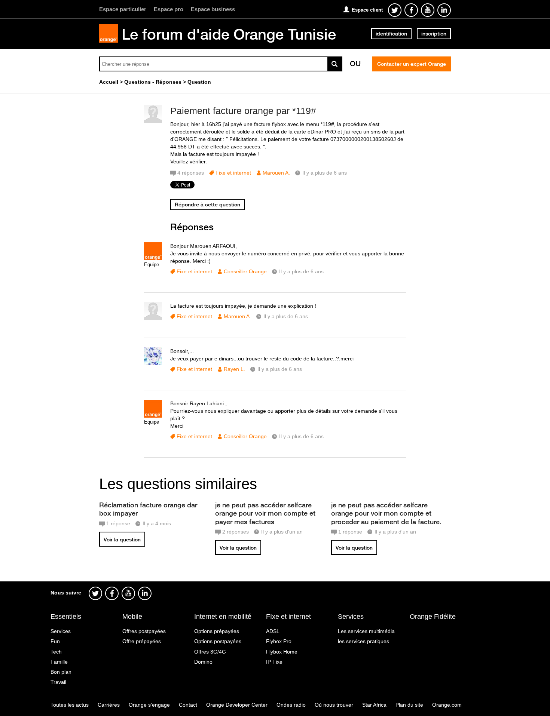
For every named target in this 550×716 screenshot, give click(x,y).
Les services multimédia (366, 631)
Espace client (367, 10)
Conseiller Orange (245, 271)
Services (61, 631)
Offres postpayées (144, 631)
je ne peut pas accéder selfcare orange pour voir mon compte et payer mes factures (265, 513)
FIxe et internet (288, 616)
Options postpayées (217, 641)
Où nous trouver (334, 705)
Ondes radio (291, 705)
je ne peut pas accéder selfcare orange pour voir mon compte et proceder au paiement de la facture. (386, 513)
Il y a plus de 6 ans (301, 271)
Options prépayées (216, 631)
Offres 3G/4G (210, 652)
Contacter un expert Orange (411, 64)
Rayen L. (234, 369)
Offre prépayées (141, 641)
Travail (58, 682)
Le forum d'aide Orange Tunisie (229, 34)
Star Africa (374, 705)
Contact (188, 705)
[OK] (334, 63)
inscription (433, 33)
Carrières (109, 705)
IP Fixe (274, 662)
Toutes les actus (70, 705)
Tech (56, 652)
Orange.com (447, 705)
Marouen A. (276, 173)
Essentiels (66, 616)
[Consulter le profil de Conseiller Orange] (153, 258)
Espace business (213, 9)
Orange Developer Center (237, 705)
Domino (203, 662)
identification (391, 33)
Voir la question (122, 539)
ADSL (272, 631)
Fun (55, 641)
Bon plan (61, 672)
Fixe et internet (233, 173)
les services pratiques (363, 641)
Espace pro (168, 9)
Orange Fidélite (433, 616)
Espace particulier (122, 9)
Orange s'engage (149, 705)
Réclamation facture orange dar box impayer (148, 509)
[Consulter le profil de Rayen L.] (153, 363)
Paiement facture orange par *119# (243, 110)
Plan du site (409, 705)
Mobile (132, 616)
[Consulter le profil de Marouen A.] (153, 121)
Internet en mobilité (222, 616)
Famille (59, 662)
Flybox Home (281, 652)
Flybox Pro (278, 641)
